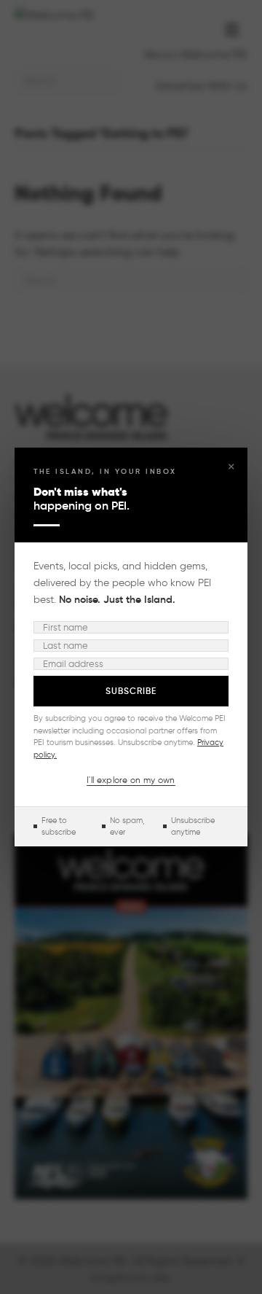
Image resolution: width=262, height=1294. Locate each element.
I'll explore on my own (131, 779)
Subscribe (131, 690)
